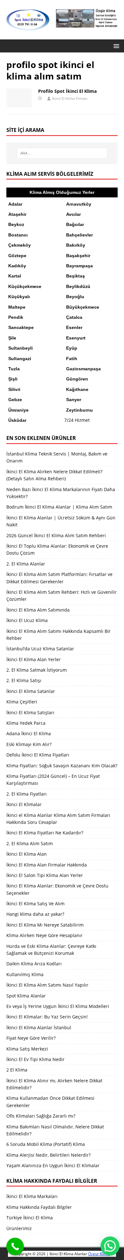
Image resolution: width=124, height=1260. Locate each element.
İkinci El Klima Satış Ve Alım (35, 903)
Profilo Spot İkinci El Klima (67, 91)
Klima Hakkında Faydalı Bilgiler (39, 1207)
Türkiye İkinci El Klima (29, 1218)
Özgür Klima (99, 1254)
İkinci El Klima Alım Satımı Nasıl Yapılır (47, 985)
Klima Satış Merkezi (27, 1049)
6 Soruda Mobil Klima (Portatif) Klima (45, 1144)
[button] (115, 45)
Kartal (14, 275)
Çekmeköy (19, 245)
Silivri (14, 389)
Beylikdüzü (78, 286)
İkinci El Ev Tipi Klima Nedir (35, 1059)
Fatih (71, 358)
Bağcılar (75, 224)
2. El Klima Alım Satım (29, 843)
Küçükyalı (19, 296)
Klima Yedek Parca (25, 723)
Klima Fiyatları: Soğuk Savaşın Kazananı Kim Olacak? (61, 766)
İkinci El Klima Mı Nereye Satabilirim (45, 925)
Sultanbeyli (20, 348)
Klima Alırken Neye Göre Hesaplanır (44, 935)
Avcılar (73, 214)
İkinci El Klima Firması (69, 98)
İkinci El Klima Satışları (30, 712)
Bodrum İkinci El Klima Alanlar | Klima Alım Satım (59, 507)
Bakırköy (75, 245)
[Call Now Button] (15, 1246)
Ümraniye (18, 410)
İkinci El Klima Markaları (32, 1196)
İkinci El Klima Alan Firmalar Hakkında (46, 865)
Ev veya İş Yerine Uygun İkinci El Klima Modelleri (57, 1006)
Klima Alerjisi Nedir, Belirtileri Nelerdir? (48, 1155)
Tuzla (14, 368)
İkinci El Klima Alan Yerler (33, 659)
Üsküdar (17, 420)
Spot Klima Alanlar (26, 996)
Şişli (12, 378)
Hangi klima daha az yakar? (35, 914)
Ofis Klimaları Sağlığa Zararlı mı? (40, 1116)
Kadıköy (17, 265)
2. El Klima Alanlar (25, 564)
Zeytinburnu (79, 410)
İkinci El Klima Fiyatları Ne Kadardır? (44, 833)
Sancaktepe (21, 327)
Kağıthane (77, 389)
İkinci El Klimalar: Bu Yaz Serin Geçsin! (47, 1017)
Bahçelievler (79, 234)
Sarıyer (73, 399)
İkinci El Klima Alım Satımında (38, 610)
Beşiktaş (75, 275)
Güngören (77, 378)
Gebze (15, 399)
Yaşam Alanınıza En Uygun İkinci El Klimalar (53, 1165)
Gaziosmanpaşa (83, 368)
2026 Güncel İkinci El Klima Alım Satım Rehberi (56, 535)
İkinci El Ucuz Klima (27, 620)
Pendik (15, 317)
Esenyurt (76, 337)
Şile (12, 337)
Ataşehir (17, 214)
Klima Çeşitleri (21, 702)
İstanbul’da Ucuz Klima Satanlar (40, 649)
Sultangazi (19, 358)
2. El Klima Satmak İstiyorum (36, 670)
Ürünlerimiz (19, 1228)
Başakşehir (78, 255)
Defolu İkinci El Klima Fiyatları (37, 755)
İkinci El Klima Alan (26, 854)
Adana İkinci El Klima (28, 733)
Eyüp (71, 348)
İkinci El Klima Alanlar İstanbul (38, 1027)
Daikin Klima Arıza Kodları (34, 964)
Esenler (74, 327)
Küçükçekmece (24, 286)
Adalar (15, 204)
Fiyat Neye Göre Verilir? (31, 1038)
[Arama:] (62, 153)
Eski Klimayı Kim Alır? (29, 744)
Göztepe (17, 255)
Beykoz (16, 224)
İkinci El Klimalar (24, 804)
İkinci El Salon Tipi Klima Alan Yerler (44, 875)
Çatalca (74, 317)
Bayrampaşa (79, 265)
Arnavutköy (78, 204)
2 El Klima (16, 1070)
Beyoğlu (75, 296)
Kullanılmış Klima (25, 974)
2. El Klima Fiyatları (26, 794)
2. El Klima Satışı (23, 680)
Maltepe (16, 307)
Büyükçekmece (82, 307)
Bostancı (18, 234)
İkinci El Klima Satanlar (30, 691)
